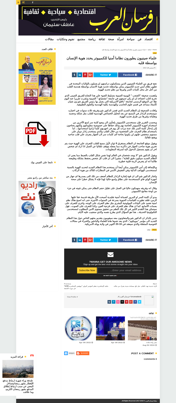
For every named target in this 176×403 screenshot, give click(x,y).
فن (139, 39)
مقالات (49, 39)
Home (155, 50)
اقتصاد (149, 39)
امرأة (120, 39)
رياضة (92, 39)
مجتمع (81, 39)
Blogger (84, 353)
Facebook (129, 75)
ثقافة (102, 39)
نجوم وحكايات (65, 39)
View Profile (72, 297)
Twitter (104, 75)
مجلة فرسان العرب (151, 401)
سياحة (131, 39)
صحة (111, 39)
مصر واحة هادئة (151, 342)
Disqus (71, 353)
